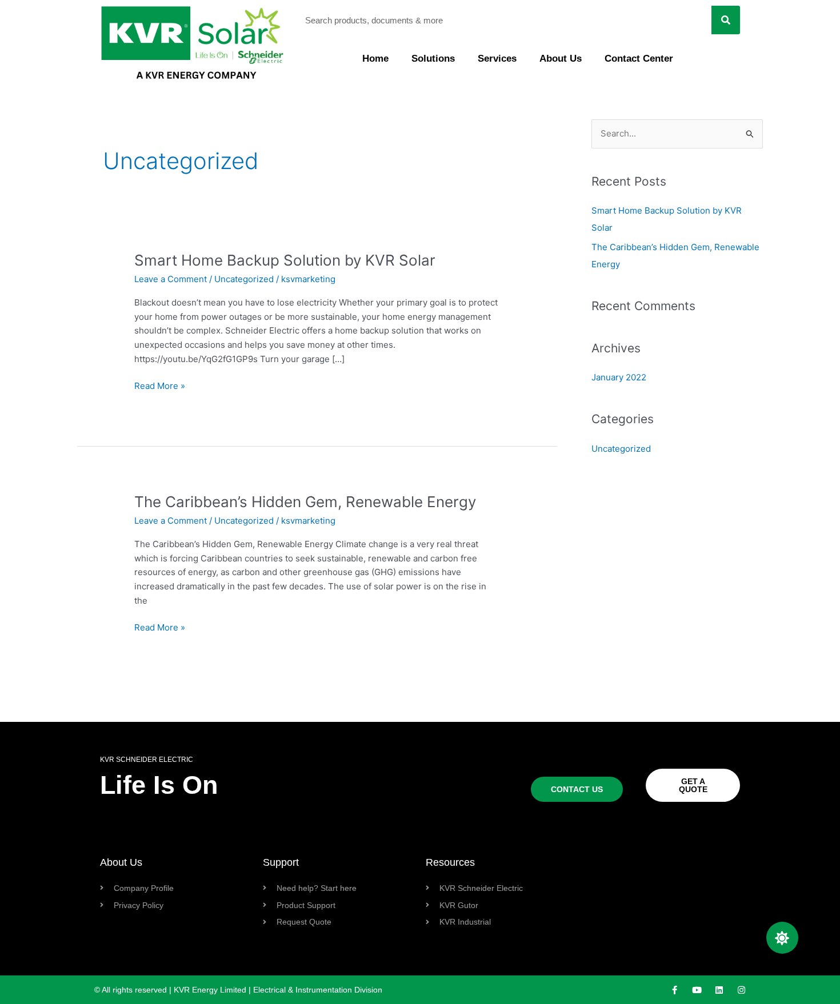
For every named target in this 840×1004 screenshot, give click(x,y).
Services (497, 58)
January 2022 (618, 377)
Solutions (433, 58)
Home (375, 58)
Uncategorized (244, 279)
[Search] (725, 20)
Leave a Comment (170, 279)
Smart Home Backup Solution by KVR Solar (284, 260)
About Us (560, 58)
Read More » (159, 385)
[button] (782, 938)
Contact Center (639, 58)
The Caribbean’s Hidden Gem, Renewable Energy (305, 502)
